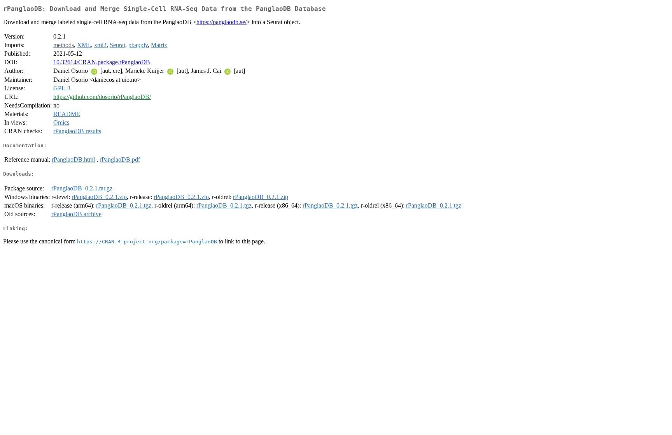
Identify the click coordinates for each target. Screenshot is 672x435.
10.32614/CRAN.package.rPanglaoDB (101, 62)
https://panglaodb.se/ (221, 22)
